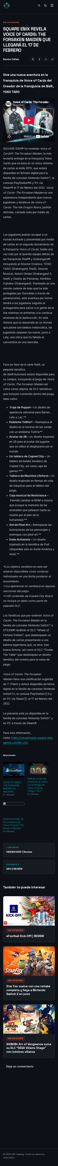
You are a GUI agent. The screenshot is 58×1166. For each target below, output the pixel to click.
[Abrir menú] (52, 5)
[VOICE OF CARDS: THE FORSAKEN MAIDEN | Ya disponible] (13, 770)
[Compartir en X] (32, 59)
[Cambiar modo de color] (45, 5)
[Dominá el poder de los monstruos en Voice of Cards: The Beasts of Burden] (13, 808)
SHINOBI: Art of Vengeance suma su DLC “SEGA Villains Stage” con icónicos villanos (28, 1048)
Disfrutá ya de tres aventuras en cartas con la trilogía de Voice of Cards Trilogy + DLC (38, 784)
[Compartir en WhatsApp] (45, 59)
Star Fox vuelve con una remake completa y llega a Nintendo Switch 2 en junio (28, 990)
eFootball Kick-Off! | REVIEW (25, 936)
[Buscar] (39, 5)
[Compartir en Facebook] (39, 59)
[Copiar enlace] (52, 59)
